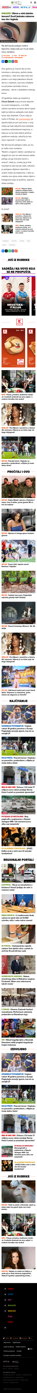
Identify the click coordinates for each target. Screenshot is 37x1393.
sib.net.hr (19, 1375)
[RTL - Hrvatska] (6, 1362)
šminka (22, 241)
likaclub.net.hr (14, 1382)
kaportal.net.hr (27, 1375)
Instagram (5, 241)
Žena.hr (24, 56)
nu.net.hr (6, 1382)
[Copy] (16, 61)
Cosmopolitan (24, 118)
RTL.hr (5, 1369)
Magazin (12, 1305)
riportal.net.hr (19, 1377)
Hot (9, 1299)
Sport (10, 1294)
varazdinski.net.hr (8, 1377)
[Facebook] (3, 61)
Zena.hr (10, 1369)
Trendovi (14, 241)
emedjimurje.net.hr (9, 1375)
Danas (11, 1288)
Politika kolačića (21, 1347)
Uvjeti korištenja (9, 1347)
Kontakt (19, 1351)
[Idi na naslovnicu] (17, 4)
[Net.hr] (16, 1362)
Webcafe (12, 1311)
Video (10, 1322)
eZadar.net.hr (24, 1380)
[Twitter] (6, 61)
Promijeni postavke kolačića (12, 1355)
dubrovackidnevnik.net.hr (11, 1380)
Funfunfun (12, 245)
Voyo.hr (16, 1369)
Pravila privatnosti (9, 1351)
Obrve (4, 245)
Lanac (28, 241)
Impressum (7, 1342)
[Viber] (12, 61)
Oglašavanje (16, 1342)
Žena (10, 1316)
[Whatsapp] (9, 61)
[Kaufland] (18, 322)
